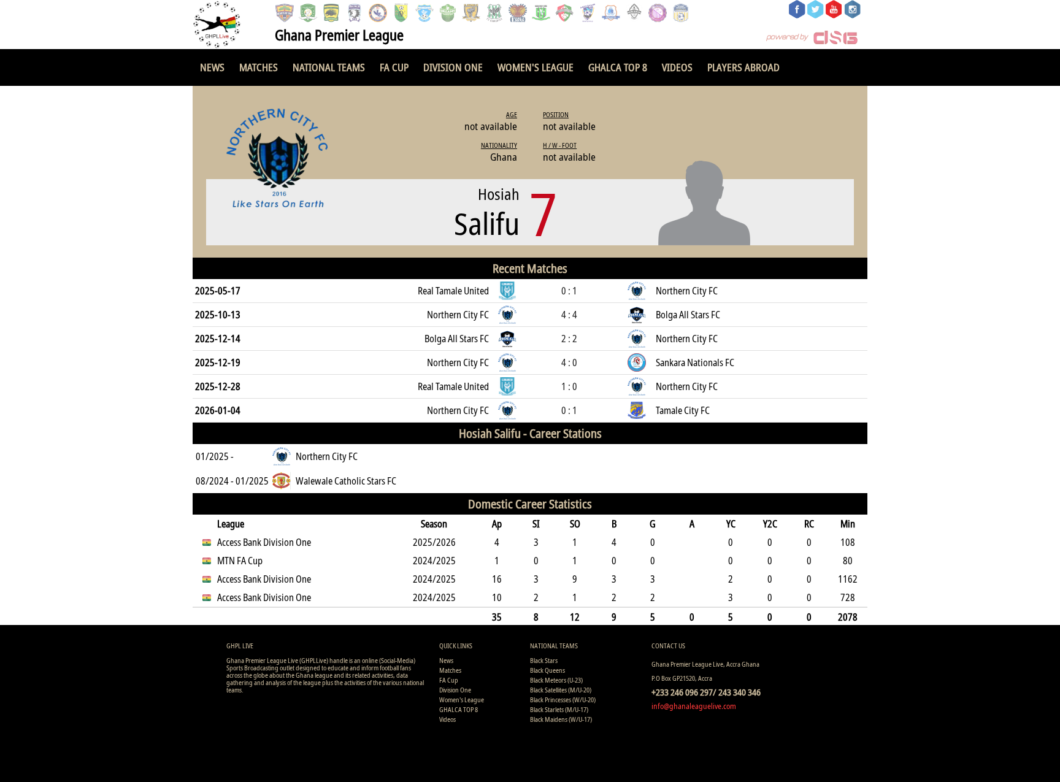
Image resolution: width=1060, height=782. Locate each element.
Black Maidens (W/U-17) (561, 719)
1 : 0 (569, 386)
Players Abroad (743, 67)
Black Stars (544, 660)
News (212, 67)
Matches (258, 67)
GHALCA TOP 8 (617, 67)
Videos (677, 67)
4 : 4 (569, 314)
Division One (453, 67)
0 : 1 (569, 290)
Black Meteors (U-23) (556, 679)
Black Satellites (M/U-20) (560, 689)
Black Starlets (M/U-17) (559, 709)
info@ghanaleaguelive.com (693, 705)
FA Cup (394, 67)
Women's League (535, 67)
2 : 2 (569, 338)
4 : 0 (569, 362)
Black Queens (547, 670)
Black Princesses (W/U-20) (563, 699)
